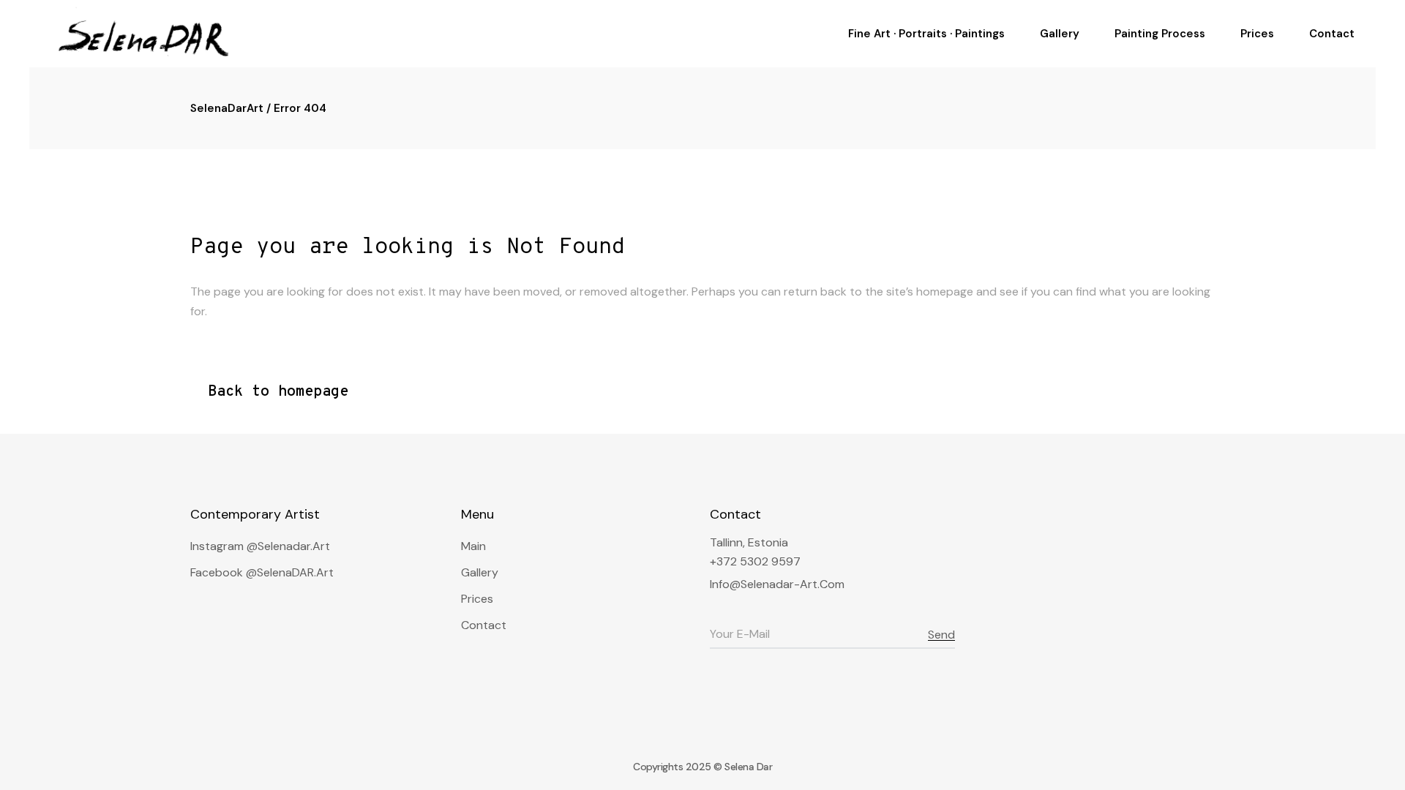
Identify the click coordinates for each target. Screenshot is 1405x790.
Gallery (479, 572)
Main (473, 546)
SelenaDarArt (226, 108)
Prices (477, 598)
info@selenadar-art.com (777, 584)
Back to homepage (278, 392)
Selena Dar (748, 766)
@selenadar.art (288, 546)
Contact (483, 625)
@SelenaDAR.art (290, 572)
